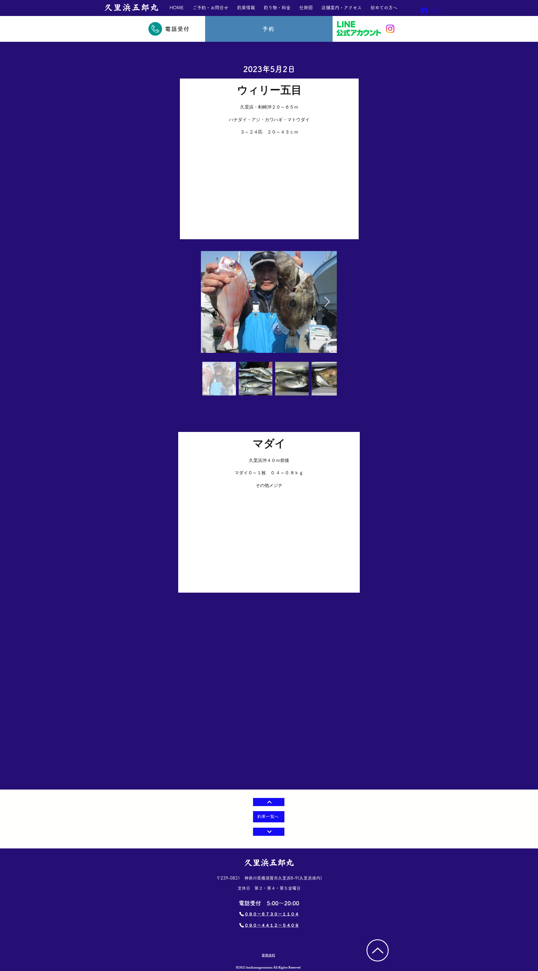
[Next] (268, 832)
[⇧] (268, 802)
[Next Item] (327, 301)
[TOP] (378, 950)
